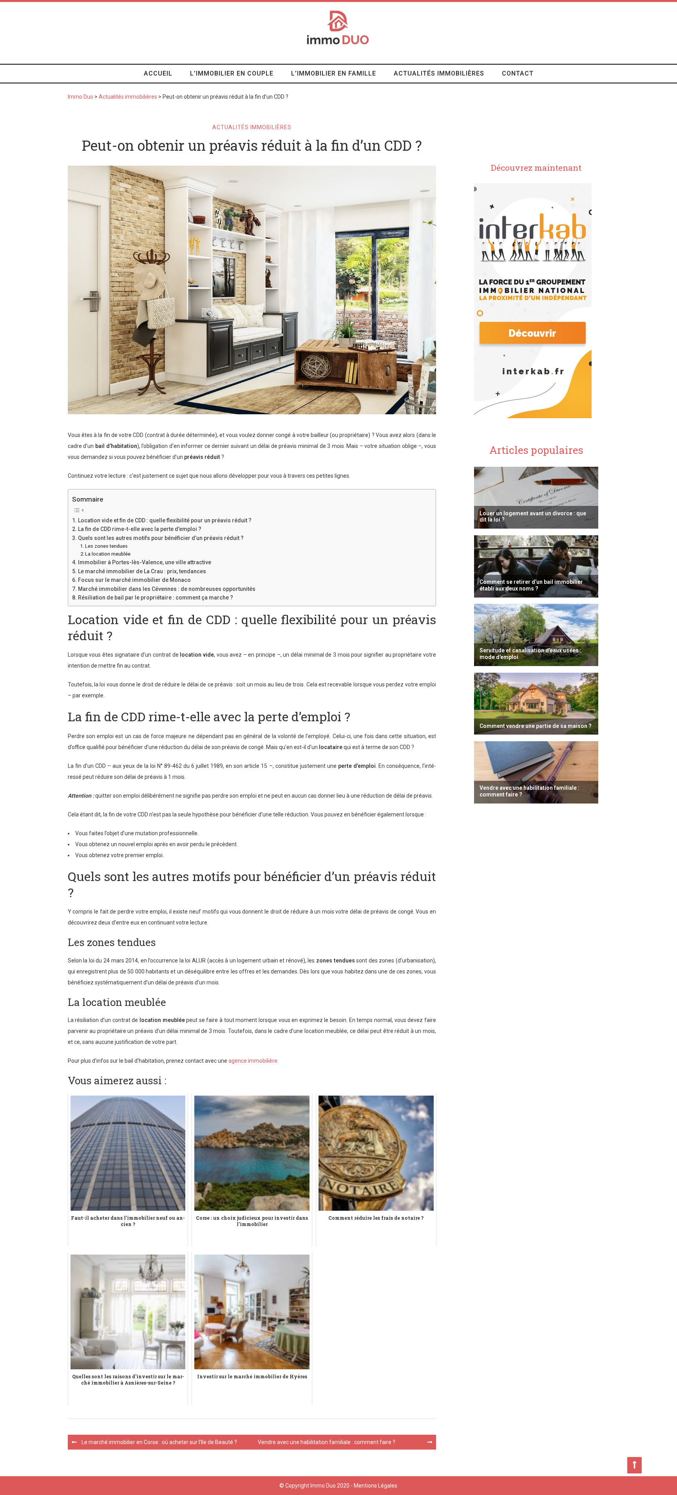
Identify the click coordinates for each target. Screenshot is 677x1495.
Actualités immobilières (439, 73)
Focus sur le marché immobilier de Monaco (134, 580)
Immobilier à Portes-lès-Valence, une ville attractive (144, 562)
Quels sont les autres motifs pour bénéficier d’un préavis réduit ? (161, 538)
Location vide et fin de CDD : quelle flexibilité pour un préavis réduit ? (165, 520)
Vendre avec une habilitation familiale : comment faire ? (326, 1442)
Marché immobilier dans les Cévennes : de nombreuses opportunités (166, 589)
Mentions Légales (375, 1485)
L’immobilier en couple (231, 73)
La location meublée (107, 554)
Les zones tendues (106, 546)
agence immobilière (252, 1061)
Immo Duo (80, 97)
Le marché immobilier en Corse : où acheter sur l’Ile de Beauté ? (159, 1442)
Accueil (158, 73)
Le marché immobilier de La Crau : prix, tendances (142, 571)
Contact (518, 73)
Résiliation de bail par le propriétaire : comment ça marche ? (155, 597)
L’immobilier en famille (333, 73)
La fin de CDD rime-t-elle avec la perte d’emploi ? (139, 529)
